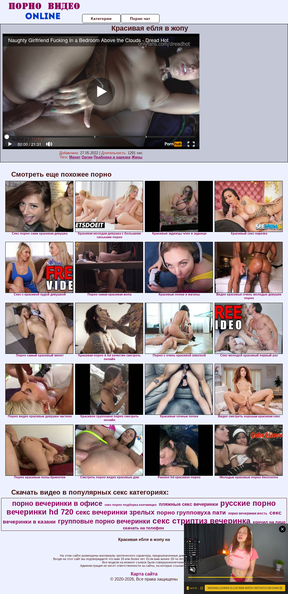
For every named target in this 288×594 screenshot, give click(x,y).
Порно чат (140, 18)
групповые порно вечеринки (104, 521)
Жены (137, 157)
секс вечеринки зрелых (115, 512)
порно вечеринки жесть (247, 513)
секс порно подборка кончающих (131, 504)
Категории (101, 18)
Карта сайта (144, 574)
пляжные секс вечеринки (188, 504)
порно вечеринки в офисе (57, 503)
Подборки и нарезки (112, 157)
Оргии (87, 157)
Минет (74, 157)
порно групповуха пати (191, 512)
